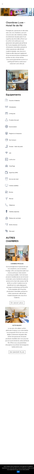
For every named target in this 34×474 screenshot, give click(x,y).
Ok (18, 471)
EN (24, 4)
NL (31, 4)
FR (26, 4)
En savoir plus (17, 303)
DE (28, 4)
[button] (8, 76)
